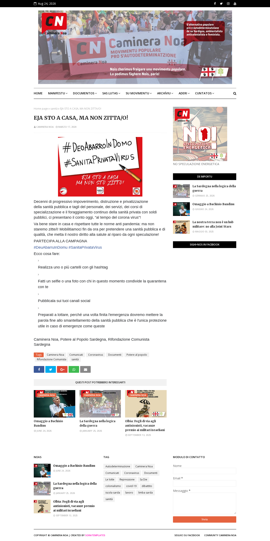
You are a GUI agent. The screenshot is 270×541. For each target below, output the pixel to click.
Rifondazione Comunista (51, 359)
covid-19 (131, 486)
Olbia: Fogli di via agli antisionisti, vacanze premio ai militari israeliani (145, 425)
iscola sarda (112, 492)
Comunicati (76, 355)
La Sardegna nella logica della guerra (97, 423)
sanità (54, 108)
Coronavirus (95, 355)
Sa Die (143, 479)
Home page (41, 108)
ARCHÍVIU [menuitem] (164, 93)
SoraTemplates (95, 535)
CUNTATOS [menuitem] (203, 93)
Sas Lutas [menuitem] (110, 93)
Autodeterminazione (117, 466)
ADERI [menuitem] (183, 93)
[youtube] (234, 3)
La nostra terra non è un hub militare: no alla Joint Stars (213, 224)
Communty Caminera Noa (220, 535)
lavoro (129, 492)
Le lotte (109, 479)
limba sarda (145, 492)
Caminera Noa (45, 126)
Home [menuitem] (38, 93)
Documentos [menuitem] (83, 93)
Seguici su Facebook (187, 535)
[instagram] (228, 3)
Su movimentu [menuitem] (137, 93)
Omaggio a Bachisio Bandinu (48, 423)
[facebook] (215, 3)
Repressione (127, 479)
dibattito (147, 486)
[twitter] (221, 3)
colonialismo (113, 486)
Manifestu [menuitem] (56, 93)
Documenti (114, 355)
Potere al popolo (137, 355)
